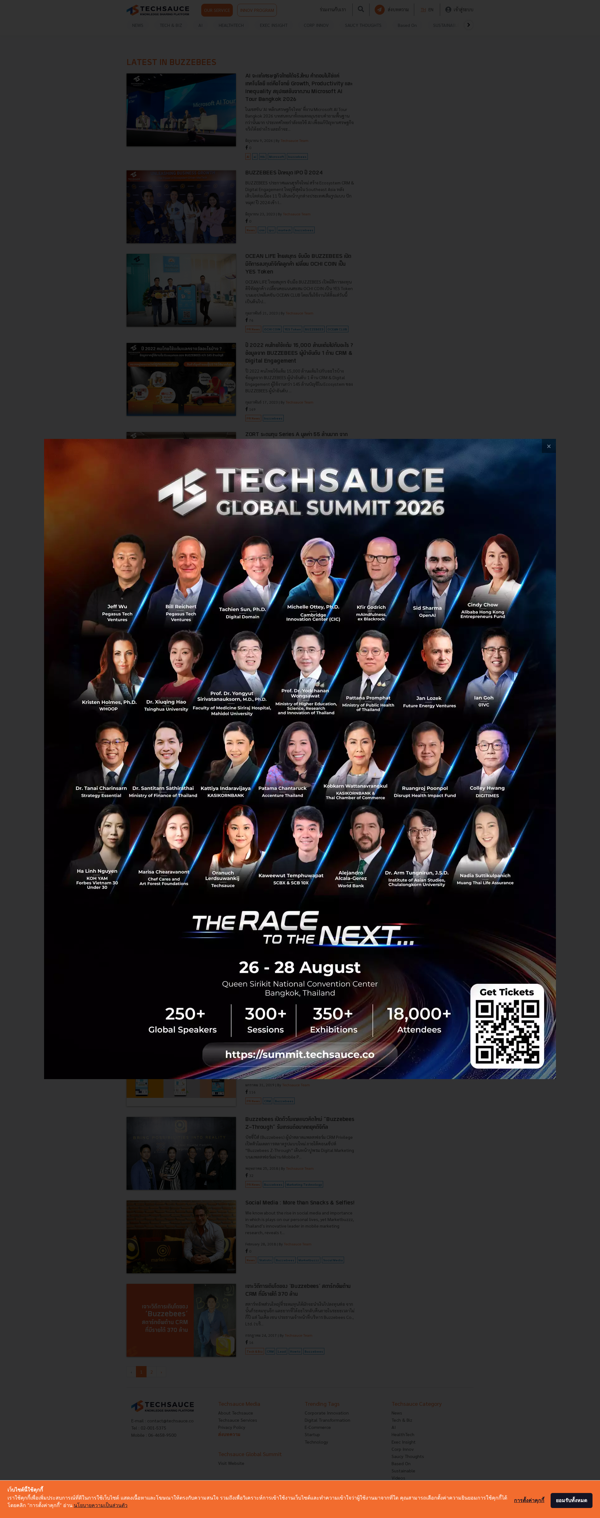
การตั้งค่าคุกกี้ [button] (529, 1500)
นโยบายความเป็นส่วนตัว (101, 1505)
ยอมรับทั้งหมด (571, 1500)
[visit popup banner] (300, 759)
